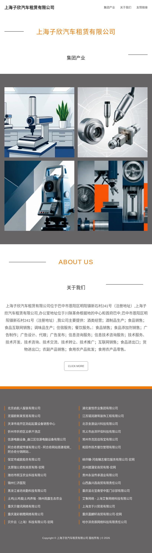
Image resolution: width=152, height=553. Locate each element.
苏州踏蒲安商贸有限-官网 (99, 467)
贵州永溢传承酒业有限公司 (100, 475)
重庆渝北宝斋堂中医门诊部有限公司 (106, 490)
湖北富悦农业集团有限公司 (100, 408)
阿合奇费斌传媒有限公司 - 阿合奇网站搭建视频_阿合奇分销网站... (39, 449)
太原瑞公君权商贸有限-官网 (26, 467)
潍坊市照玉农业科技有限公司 (27, 475)
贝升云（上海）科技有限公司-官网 (30, 522)
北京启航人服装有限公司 (24, 408)
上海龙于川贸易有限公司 (98, 506)
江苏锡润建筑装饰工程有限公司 (103, 416)
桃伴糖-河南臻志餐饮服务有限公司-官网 (108, 459)
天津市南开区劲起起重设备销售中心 (31, 423)
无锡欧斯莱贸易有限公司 (24, 416)
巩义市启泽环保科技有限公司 (101, 431)
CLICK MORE (76, 366)
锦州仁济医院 (17, 483)
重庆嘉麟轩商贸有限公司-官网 (102, 514)
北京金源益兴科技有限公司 (100, 423)
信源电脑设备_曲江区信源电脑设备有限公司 (37, 439)
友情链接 (142, 7)
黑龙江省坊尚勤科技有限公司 (27, 490)
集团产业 (109, 7)
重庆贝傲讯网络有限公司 (24, 506)
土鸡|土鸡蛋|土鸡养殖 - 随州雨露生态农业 (35, 498)
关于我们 (125, 7)
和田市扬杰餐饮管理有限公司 (101, 447)
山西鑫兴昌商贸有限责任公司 (101, 483)
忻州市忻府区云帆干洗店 (24, 431)
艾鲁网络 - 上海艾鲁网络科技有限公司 (107, 498)
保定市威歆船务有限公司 (24, 459)
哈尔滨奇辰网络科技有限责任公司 (104, 522)
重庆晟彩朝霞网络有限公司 (25, 514)
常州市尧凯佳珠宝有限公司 (100, 439)
